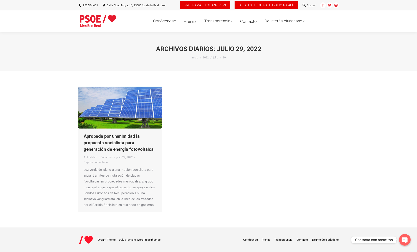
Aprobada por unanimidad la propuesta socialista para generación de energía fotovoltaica (119, 143)
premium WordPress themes (143, 239)
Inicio (195, 57)
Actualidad (90, 157)
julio (215, 57)
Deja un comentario (96, 162)
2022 (206, 57)
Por (107, 157)
